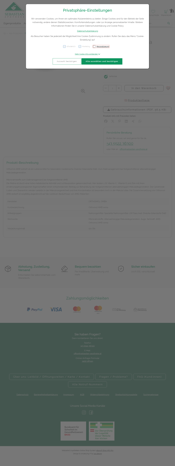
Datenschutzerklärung (87, 31)
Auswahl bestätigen (67, 61)
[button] (87, 54)
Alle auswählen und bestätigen (102, 61)
